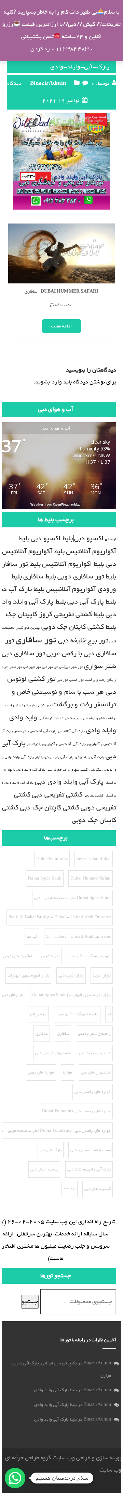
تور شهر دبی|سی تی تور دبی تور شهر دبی (53, 667)
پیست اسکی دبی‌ (44, 1169)
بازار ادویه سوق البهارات (28, 975)
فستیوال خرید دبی (95, 1053)
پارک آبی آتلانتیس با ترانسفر (35, 731)
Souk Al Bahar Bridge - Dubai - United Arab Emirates (60, 917)
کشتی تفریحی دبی (57, 794)
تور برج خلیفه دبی (83, 640)
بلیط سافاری (39, 576)
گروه (45, 1457)
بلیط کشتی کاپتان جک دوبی (78, 627)
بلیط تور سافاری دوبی (86, 576)
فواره (67, 1072)
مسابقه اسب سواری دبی (90, 1150)
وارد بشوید (48, 382)
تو (109, 1014)
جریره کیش (73, 718)
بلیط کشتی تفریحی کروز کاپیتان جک (55, 614)
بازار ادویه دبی (71, 975)
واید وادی (23, 717)
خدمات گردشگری (51, 718)
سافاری (63, 1033)
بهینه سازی (108, 1457)
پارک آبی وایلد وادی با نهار (54, 757)
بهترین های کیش (28, 627)
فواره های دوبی (41, 1072)
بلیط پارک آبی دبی (91, 601)
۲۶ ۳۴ (70, 1188)
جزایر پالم (38, 1014)
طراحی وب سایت (71, 1457)
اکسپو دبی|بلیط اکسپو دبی (67, 538)
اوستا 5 (110, 539)
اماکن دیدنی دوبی (17, 956)
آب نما (32, 936)
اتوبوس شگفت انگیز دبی (90, 956)
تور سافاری (35, 639)
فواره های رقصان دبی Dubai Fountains (76, 1111)
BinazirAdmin (48, 83)
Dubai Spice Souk (45, 878)
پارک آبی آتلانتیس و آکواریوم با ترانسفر (56, 744)
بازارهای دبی (12, 994)
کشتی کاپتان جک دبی (49, 807)
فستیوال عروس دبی (52, 1053)
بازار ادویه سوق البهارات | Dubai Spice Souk (71, 994)
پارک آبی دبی (50, 1150)
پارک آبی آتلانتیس (71, 731)
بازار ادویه (102, 975)
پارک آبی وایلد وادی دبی (69, 781)
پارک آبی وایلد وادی (89, 757)
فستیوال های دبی (96, 1072)
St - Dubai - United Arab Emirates (78, 936)
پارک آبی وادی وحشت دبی (89, 1169)
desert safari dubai (94, 859)
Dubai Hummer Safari (90, 878)
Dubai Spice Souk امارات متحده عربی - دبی (72, 898)
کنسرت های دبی (97, 1188)
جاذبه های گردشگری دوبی (77, 1014)
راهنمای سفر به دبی (94, 1033)
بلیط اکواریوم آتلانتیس (73, 564)
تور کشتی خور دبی (70, 680)
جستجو (30, 1301)
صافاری (42, 1033)
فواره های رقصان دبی (92, 1091)
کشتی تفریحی (94, 795)
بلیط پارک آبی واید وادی (55, 1390)
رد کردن (40, 48)
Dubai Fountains (52, 859)
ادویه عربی (50, 956)
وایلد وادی (101, 730)
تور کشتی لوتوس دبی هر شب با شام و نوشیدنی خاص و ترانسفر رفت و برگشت (61, 691)
